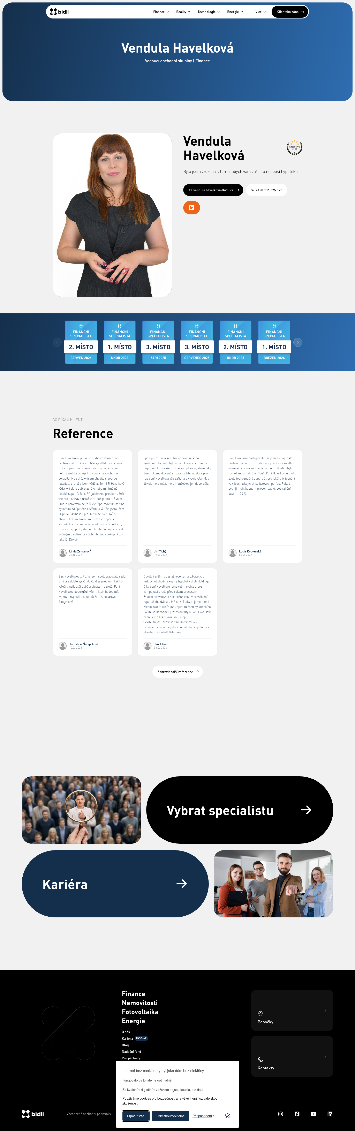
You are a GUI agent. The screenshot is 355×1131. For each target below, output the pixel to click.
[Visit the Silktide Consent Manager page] (228, 1116)
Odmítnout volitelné (171, 1116)
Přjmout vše (135, 1116)
